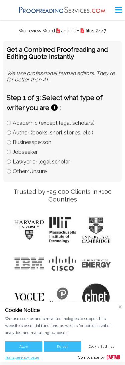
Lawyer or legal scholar (41, 161)
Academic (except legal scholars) (54, 123)
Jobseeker (25, 152)
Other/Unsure (30, 171)
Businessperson (32, 142)
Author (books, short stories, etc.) (53, 132)
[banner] (63, 10)
